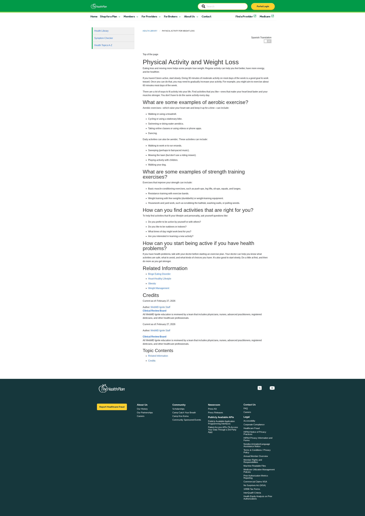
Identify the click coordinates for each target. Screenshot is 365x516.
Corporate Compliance (254, 424)
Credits (151, 360)
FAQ (246, 408)
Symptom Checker (103, 38)
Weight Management (158, 288)
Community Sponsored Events (186, 420)
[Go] (203, 7)
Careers (140, 416)
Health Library (101, 31)
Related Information (158, 356)
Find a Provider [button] (244, 16)
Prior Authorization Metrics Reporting (256, 476)
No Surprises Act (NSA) (255, 485)
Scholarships (178, 409)
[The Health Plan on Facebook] (252, 388)
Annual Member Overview (256, 456)
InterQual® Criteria (252, 493)
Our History (142, 409)
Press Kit (212, 409)
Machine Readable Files (255, 466)
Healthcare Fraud (252, 428)
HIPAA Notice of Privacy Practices (255, 433)
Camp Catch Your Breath (184, 412)
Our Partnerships (145, 412)
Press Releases (215, 412)
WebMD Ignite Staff (160, 330)
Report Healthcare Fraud (111, 406)
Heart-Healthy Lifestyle (159, 278)
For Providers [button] (149, 16)
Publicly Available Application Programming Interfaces (221, 422)
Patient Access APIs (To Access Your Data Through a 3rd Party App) (223, 429)
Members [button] (129, 16)
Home (94, 16)
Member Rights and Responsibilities (253, 461)
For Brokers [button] (170, 16)
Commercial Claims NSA (255, 481)
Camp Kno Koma (180, 416)
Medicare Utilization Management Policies (259, 470)
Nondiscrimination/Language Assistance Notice (257, 445)
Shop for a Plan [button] (108, 16)
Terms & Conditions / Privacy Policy (257, 451)
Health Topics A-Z (103, 45)
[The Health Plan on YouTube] (272, 388)
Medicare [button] (265, 16)
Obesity (152, 283)
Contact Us (250, 404)
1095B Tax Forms (252, 489)
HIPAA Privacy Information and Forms (258, 439)
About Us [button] (189, 16)
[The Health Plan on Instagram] (265, 388)
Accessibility (249, 421)
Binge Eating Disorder (159, 274)
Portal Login (263, 6)
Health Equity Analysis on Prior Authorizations (258, 497)
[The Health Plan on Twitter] (260, 388)
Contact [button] (206, 16)
